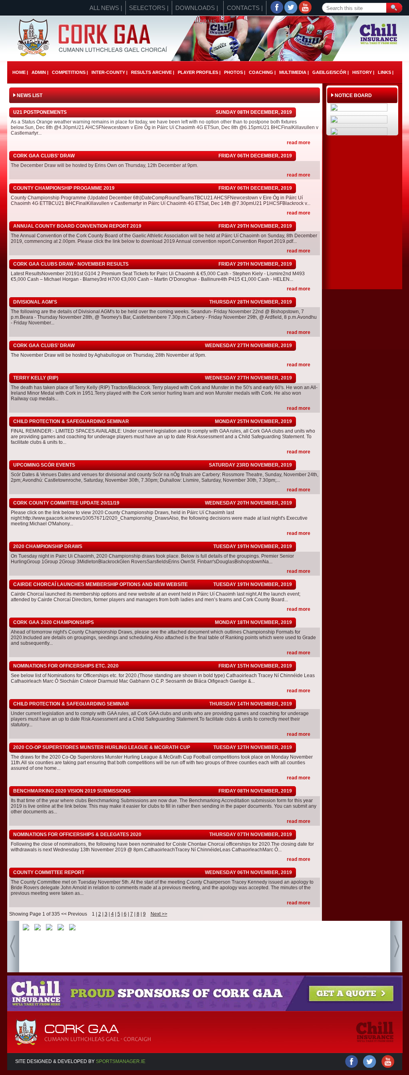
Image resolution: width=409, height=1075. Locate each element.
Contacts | (245, 7)
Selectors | (149, 7)
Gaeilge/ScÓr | (330, 72)
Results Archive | (152, 72)
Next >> (159, 914)
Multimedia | (294, 72)
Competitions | (70, 72)
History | (363, 72)
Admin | (40, 72)
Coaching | (262, 72)
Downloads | (196, 7)
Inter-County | (109, 72)
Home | (20, 72)
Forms (205, 21)
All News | (105, 7)
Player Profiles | (199, 72)
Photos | (234, 72)
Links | (385, 72)
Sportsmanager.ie (120, 1061)
